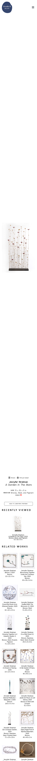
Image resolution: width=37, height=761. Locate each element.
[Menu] (33, 7)
